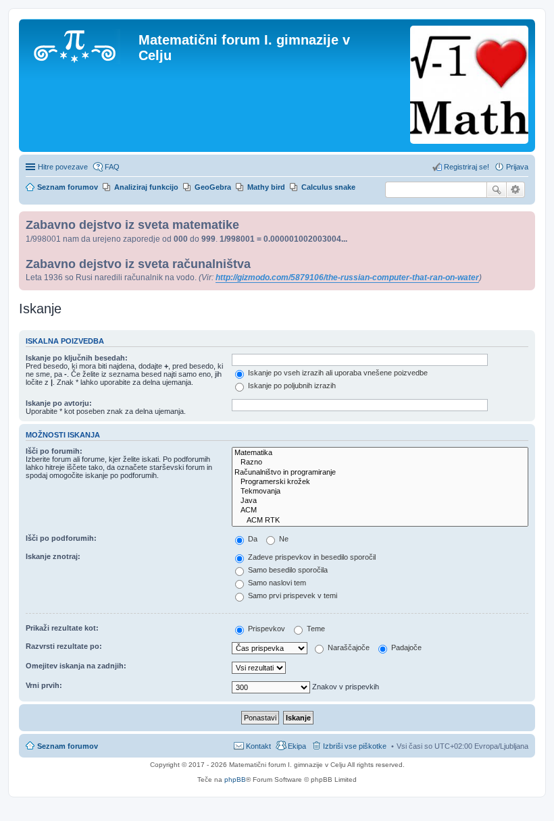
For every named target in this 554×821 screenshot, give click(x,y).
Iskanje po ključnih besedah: (77, 358)
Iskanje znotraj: (53, 556)
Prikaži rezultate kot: (62, 628)
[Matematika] (380, 453)
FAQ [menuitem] (112, 167)
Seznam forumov (67, 746)
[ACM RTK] (380, 520)
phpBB (235, 779)
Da (251, 539)
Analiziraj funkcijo (146, 187)
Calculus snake (328, 187)
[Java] (380, 501)
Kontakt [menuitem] (258, 746)
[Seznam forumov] (80, 43)
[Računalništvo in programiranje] (380, 472)
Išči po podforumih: (61, 538)
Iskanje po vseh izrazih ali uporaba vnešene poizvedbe (337, 373)
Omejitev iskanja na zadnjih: (76, 666)
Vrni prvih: (44, 685)
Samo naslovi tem (276, 583)
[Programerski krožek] (380, 482)
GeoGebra (213, 187)
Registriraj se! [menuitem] (466, 167)
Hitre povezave (63, 167)
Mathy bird (266, 187)
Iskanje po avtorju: (59, 403)
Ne (282, 539)
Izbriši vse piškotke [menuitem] (354, 746)
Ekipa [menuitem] (297, 746)
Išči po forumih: (54, 451)
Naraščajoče (348, 647)
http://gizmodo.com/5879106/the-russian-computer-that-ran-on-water (347, 277)
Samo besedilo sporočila (287, 570)
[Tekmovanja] (380, 491)
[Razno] (380, 462)
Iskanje (496, 190)
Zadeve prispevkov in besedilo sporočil (311, 557)
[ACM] (380, 510)
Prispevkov (265, 629)
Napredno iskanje (516, 190)
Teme (315, 629)
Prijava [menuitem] (517, 167)
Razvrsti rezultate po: (64, 646)
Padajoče (405, 647)
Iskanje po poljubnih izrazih (291, 385)
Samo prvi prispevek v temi (291, 595)
